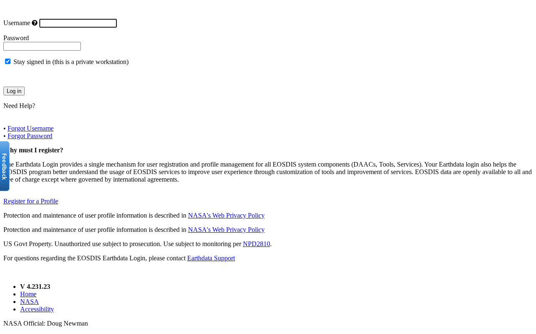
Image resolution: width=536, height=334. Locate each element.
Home (28, 294)
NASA (29, 301)
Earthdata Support (211, 258)
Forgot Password (30, 135)
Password (16, 37)
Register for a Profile (30, 201)
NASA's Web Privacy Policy (226, 215)
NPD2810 (256, 243)
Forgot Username (31, 128)
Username (16, 22)
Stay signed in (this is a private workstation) (71, 61)
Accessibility (37, 309)
